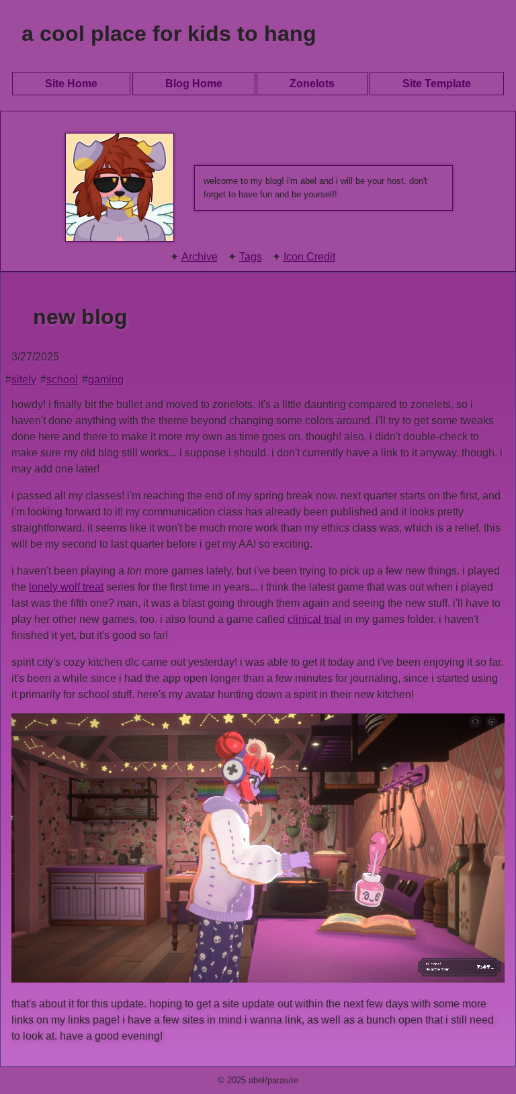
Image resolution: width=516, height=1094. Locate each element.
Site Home (71, 83)
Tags (250, 256)
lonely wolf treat (66, 587)
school (62, 379)
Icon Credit (309, 256)
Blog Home (193, 83)
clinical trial (314, 619)
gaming (106, 379)
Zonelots (312, 83)
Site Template (436, 83)
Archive (199, 256)
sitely (23, 379)
